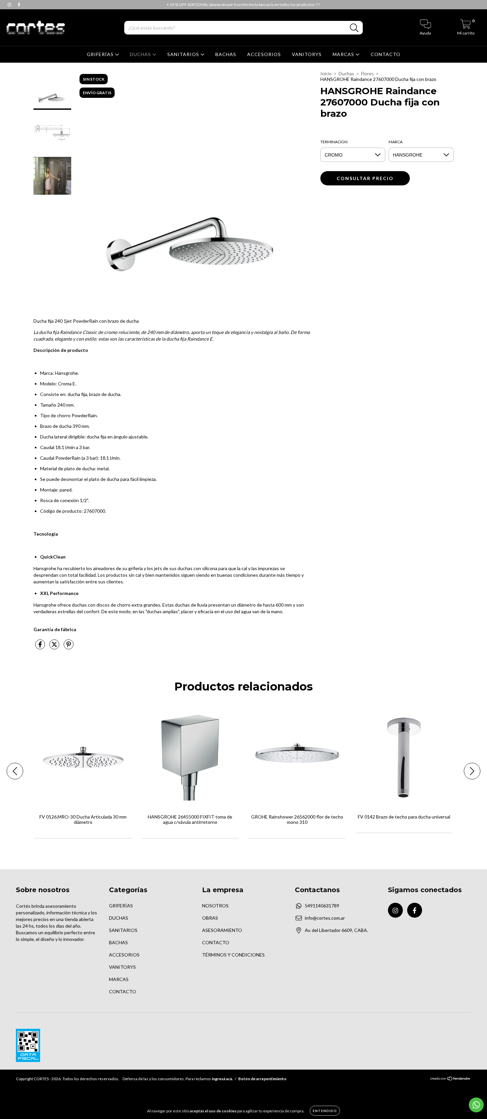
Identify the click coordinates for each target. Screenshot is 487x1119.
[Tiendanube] (450, 1079)
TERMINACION (334, 141)
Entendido (325, 1111)
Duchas (346, 73)
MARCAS (344, 54)
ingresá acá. (222, 1078)
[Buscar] (354, 28)
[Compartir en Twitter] (54, 647)
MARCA (396, 141)
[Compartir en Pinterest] (69, 647)
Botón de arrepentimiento (262, 1078)
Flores (367, 73)
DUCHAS (141, 54)
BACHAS (225, 54)
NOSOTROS (215, 905)
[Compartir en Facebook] (40, 647)
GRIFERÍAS (101, 54)
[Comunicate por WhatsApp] (476, 1104)
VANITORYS (307, 54)
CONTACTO (386, 54)
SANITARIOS (183, 54)
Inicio (326, 73)
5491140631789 (322, 905)
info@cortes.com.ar (325, 918)
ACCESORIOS (264, 54)
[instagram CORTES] (10, 4)
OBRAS (210, 918)
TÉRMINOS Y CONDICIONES (233, 954)
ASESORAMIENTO (222, 930)
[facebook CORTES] (19, 4)
